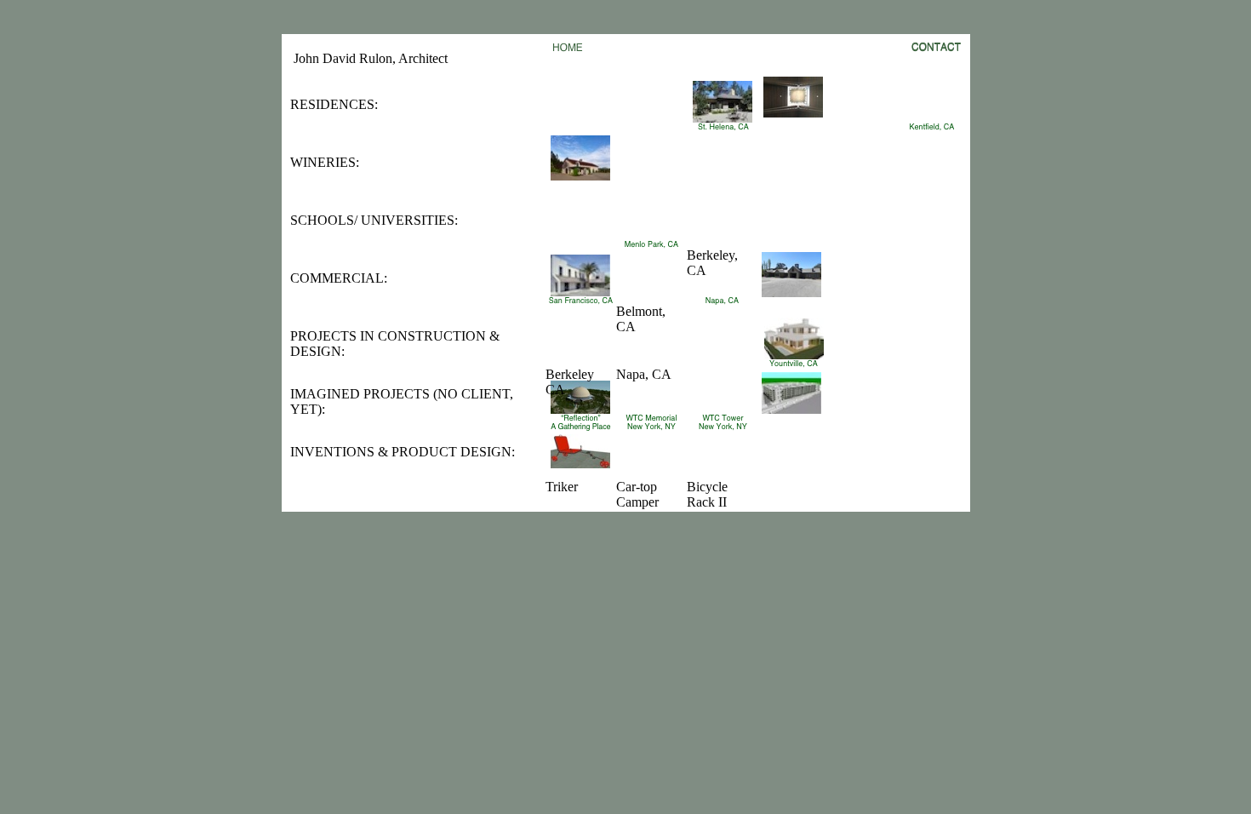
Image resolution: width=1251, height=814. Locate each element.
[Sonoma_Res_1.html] (793, 113)
